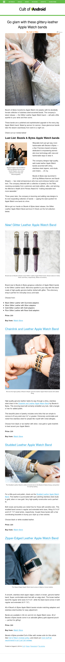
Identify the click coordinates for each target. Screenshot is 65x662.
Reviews (35, 2)
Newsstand (34, 646)
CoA (23, 646)
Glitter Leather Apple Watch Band (30, 225)
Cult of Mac (33, 32)
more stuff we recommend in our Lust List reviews (28, 639)
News (27, 2)
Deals (20, 2)
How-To (43, 2)
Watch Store (18, 320)
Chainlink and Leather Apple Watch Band (32, 329)
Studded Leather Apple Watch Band (28, 444)
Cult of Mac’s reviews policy (19, 638)
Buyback (12, 2)
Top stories (41, 646)
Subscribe (52, 2)
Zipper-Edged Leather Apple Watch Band (31, 538)
